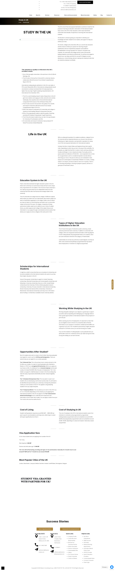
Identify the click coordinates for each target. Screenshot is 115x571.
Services (47, 15)
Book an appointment (85, 2)
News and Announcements (70, 15)
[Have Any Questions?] (36, 544)
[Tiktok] (30, 2)
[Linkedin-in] (23, 536)
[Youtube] (29, 536)
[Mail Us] (36, 549)
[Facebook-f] (2, 2)
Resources (56, 15)
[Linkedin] (20, 2)
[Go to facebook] (111, 567)
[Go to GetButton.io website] (112, 569)
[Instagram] (11, 2)
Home (30, 15)
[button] (20, 523)
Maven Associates (85, 15)
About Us (38, 15)
